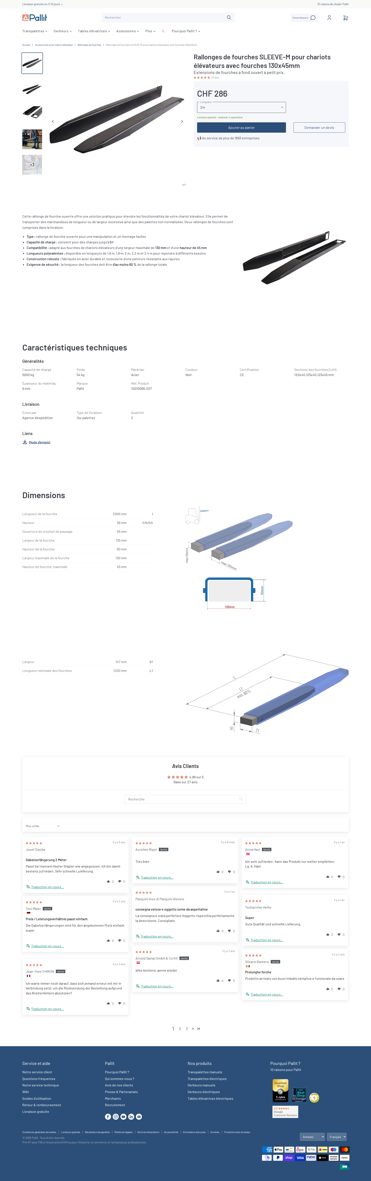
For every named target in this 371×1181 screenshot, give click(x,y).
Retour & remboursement (41, 1105)
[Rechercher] (229, 18)
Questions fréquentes (38, 1079)
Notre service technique (40, 1085)
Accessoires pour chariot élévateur (54, 44)
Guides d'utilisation (36, 1098)
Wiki (25, 1092)
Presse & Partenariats (121, 1092)
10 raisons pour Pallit (285, 1069)
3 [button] (187, 1028)
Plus (149, 31)
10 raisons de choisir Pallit (333, 4)
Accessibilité (171, 1131)
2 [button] (180, 1028)
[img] (34, 843)
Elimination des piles (194, 1131)
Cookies (214, 1131)
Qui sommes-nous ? (119, 1079)
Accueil (26, 44)
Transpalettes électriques (207, 1079)
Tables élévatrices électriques (210, 1098)
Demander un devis (319, 127)
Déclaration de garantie (97, 1131)
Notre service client (37, 1072)
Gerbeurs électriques (204, 1092)
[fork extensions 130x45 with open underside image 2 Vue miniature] (32, 88)
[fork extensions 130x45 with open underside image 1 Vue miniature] (32, 63)
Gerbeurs (61, 31)
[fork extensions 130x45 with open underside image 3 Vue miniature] (32, 114)
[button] (202, 77)
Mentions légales (123, 1131)
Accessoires (126, 31)
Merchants (113, 1098)
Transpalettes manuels (205, 1072)
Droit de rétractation (148, 1131)
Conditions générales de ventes (39, 1131)
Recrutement (115, 1105)
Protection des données (237, 1131)
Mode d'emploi (39, 442)
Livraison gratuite (35, 1111)
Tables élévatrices (93, 31)
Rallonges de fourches (89, 44)
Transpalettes (33, 31)
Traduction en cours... (47, 887)
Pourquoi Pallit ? (185, 31)
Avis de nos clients (119, 1085)
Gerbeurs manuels (201, 1085)
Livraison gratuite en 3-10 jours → (42, 4)
